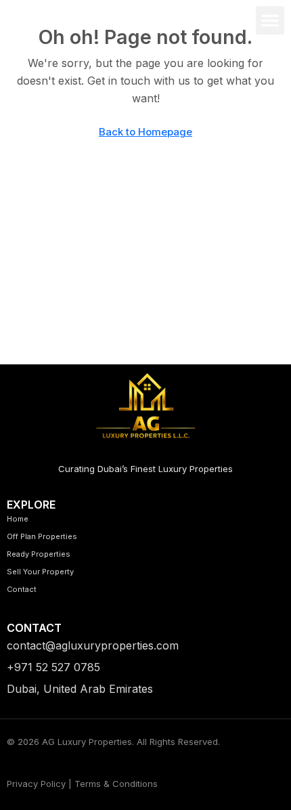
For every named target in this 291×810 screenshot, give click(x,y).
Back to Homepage (145, 131)
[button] (270, 20)
